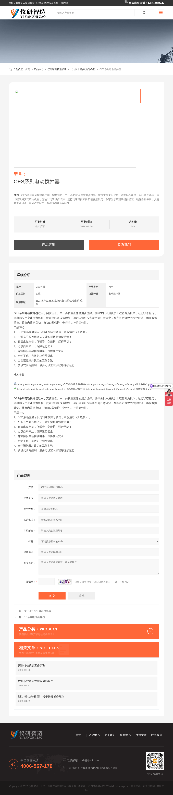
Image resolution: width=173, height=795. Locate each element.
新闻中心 (125, 735)
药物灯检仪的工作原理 (31, 665)
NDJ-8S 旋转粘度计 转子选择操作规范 (41, 696)
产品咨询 (48, 245)
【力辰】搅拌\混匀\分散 (82, 69)
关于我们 (109, 735)
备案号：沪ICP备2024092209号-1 (96, 786)
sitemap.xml (122, 786)
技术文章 (141, 735)
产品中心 (38, 69)
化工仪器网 (149, 786)
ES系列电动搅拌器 (34, 617)
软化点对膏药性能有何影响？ (35, 681)
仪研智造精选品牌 (56, 69)
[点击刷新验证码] (64, 581)
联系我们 (124, 245)
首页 (27, 69)
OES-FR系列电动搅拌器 (37, 611)
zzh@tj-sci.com (89, 760)
